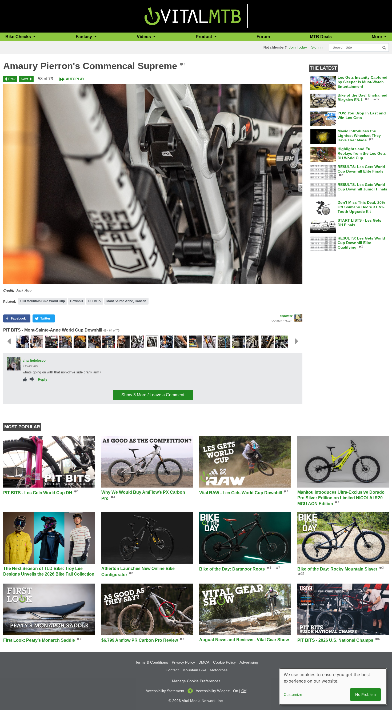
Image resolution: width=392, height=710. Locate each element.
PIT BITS (94, 301)
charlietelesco (34, 360)
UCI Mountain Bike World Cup (42, 301)
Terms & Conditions (151, 662)
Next (24, 79)
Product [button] (204, 36)
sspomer (286, 315)
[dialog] (333, 686)
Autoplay (75, 79)
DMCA (203, 662)
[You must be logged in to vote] (25, 379)
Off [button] (243, 691)
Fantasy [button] (84, 36)
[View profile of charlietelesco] (14, 363)
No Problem (365, 694)
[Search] (384, 48)
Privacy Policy (183, 662)
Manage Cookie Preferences (196, 681)
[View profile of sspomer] (298, 318)
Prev (11, 79)
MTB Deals (321, 36)
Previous (8, 341)
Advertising (248, 662)
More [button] (377, 36)
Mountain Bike (194, 670)
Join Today (298, 47)
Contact (172, 670)
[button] (152, 184)
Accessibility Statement (165, 691)
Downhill (76, 301)
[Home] (193, 16)
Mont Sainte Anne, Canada (126, 301)
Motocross (218, 670)
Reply (42, 379)
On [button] (235, 691)
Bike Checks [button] (18, 36)
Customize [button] (293, 694)
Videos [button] (144, 36)
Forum (263, 36)
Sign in (317, 47)
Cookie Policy (224, 662)
